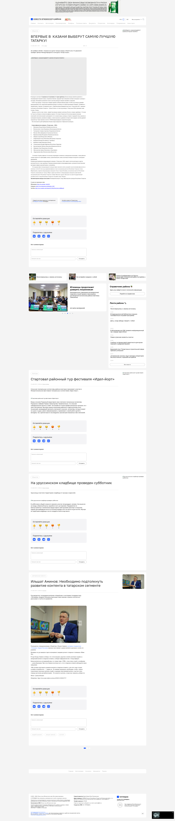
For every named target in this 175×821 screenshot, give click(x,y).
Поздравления (120, 23)
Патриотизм (101, 23)
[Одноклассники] (39, 236)
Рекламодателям (61, 23)
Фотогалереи (50, 23)
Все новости (127, 364)
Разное (104, 771)
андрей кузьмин (37, 734)
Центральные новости (39, 576)
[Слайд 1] (62, 313)
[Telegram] (43, 236)
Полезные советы (81, 23)
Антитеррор (110, 23)
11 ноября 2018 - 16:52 (35, 45)
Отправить (82, 258)
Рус (121, 19)
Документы (92, 23)
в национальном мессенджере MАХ (71, 201)
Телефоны (71, 23)
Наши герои (131, 23)
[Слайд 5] (72, 313)
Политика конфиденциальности (38, 815)
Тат (127, 19)
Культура (35, 373)
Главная (33, 23)
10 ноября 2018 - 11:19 (35, 590)
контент (61, 734)
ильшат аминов (50, 734)
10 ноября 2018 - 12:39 (35, 384)
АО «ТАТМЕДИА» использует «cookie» (40, 813)
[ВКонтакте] (34, 236)
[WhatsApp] (48, 236)
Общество (35, 31)
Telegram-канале (38, 201)
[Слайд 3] (67, 313)
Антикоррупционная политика (38, 812)
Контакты (41, 23)
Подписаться (166, 815)
